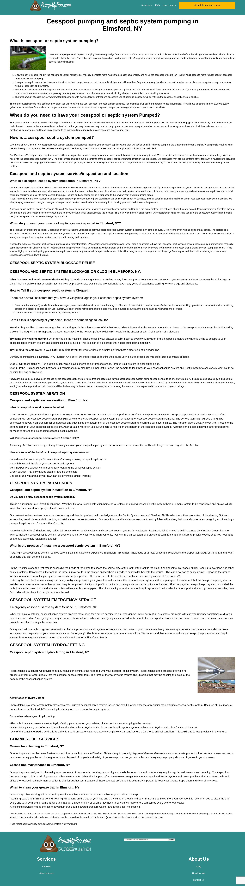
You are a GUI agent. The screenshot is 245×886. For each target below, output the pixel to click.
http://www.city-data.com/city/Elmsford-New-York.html (49, 824)
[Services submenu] (151, 5)
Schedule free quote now (207, 5)
